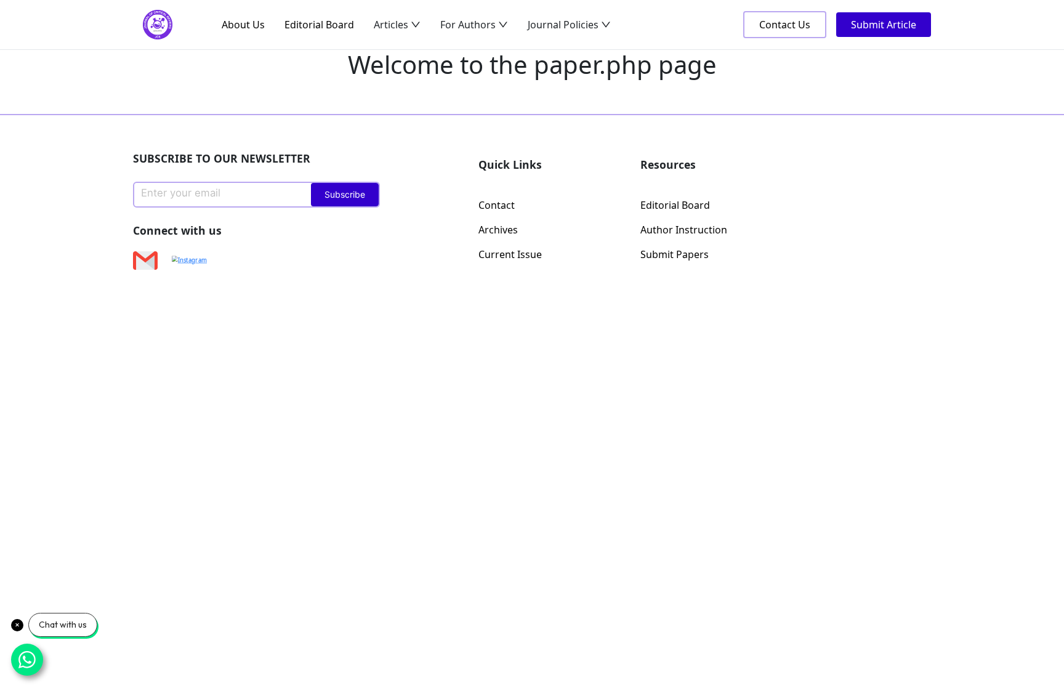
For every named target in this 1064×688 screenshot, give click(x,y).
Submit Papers (674, 254)
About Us (243, 24)
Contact (496, 205)
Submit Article (883, 24)
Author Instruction (683, 230)
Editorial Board (319, 24)
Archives (498, 230)
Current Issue (510, 254)
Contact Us (784, 24)
